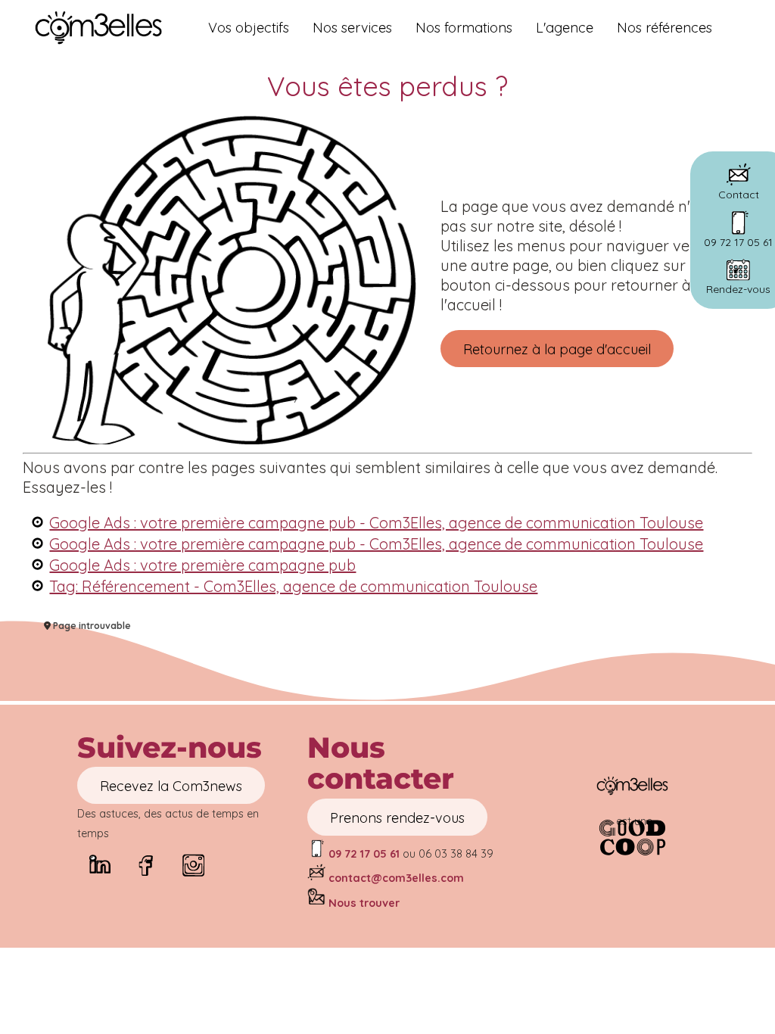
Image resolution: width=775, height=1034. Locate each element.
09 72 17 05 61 (362, 854)
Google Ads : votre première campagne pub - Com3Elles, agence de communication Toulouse (376, 522)
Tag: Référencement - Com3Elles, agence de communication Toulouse (293, 586)
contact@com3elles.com (396, 878)
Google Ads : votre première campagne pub (202, 565)
